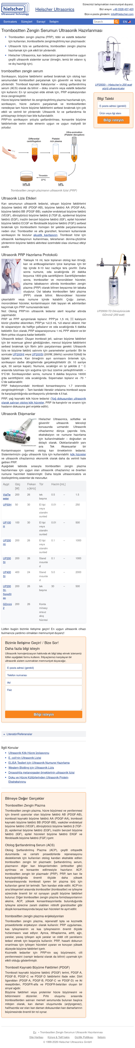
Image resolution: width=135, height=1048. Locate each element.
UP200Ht (18, 354)
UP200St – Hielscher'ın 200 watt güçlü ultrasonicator (113, 86)
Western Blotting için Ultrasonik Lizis (31, 767)
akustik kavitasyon (45, 235)
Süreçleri (26, 21)
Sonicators (10, 21)
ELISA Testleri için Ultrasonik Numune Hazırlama (39, 763)
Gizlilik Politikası (84, 1037)
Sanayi (41, 21)
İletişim (54, 21)
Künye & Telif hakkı (59, 1037)
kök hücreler (78, 454)
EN (125, 22)
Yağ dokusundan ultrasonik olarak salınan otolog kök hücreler (43, 400)
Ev (34, 1032)
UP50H (7, 504)
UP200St (37, 354)
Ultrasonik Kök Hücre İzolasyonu (28, 753)
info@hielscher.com (122, 14)
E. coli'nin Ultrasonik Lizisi (24, 758)
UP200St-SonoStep (7, 592)
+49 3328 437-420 (123, 9)
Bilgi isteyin (114, 120)
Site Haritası (36, 1037)
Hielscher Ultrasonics (54, 9)
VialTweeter (7, 496)
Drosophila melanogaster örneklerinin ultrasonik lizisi (41, 772)
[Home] (15, 8)
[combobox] (103, 21)
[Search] (116, 21)
